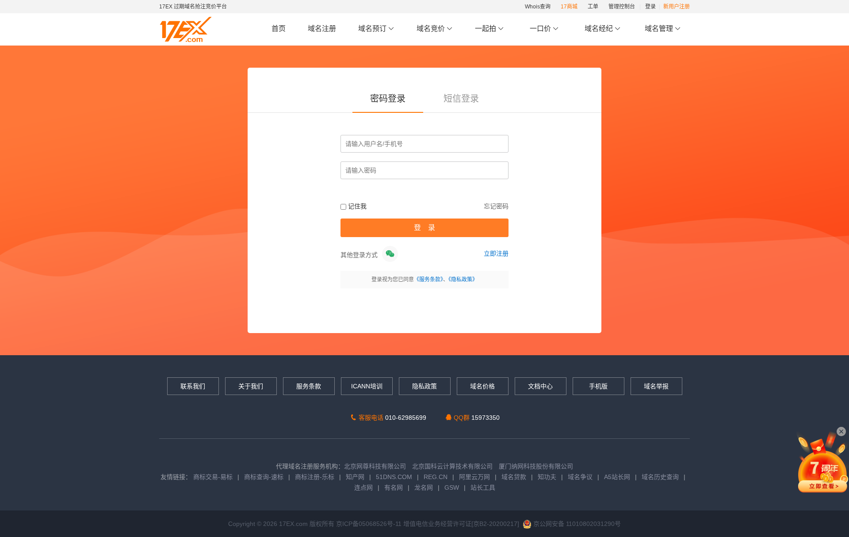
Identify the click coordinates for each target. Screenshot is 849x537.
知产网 (355, 476)
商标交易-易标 (213, 476)
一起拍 (486, 28)
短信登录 (461, 99)
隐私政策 (424, 386)
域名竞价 (432, 28)
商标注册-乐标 (314, 476)
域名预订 (373, 28)
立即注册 (496, 253)
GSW (451, 487)
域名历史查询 (660, 476)
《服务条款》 (428, 279)
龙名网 (423, 487)
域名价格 (482, 386)
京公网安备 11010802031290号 (576, 523)
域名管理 (660, 28)
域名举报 (656, 386)
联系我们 (192, 386)
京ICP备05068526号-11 (369, 523)
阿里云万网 (474, 476)
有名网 (393, 487)
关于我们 (250, 386)
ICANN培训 (366, 386)
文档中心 (540, 386)
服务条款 (308, 386)
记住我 (356, 206)
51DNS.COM (394, 476)
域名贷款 (513, 476)
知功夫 (547, 476)
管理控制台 (621, 7)
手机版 (598, 386)
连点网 (363, 487)
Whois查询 (538, 7)
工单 (593, 7)
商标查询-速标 (264, 476)
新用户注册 (676, 7)
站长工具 (482, 487)
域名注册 (322, 28)
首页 (279, 28)
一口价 (540, 28)
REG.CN (435, 476)
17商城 (569, 7)
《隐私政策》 (463, 279)
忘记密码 (496, 206)
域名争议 (581, 476)
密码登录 (387, 99)
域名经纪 (599, 28)
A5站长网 (617, 476)
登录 (650, 7)
